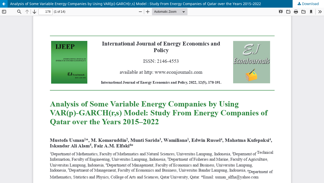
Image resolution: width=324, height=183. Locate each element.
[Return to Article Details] (4, 4)
